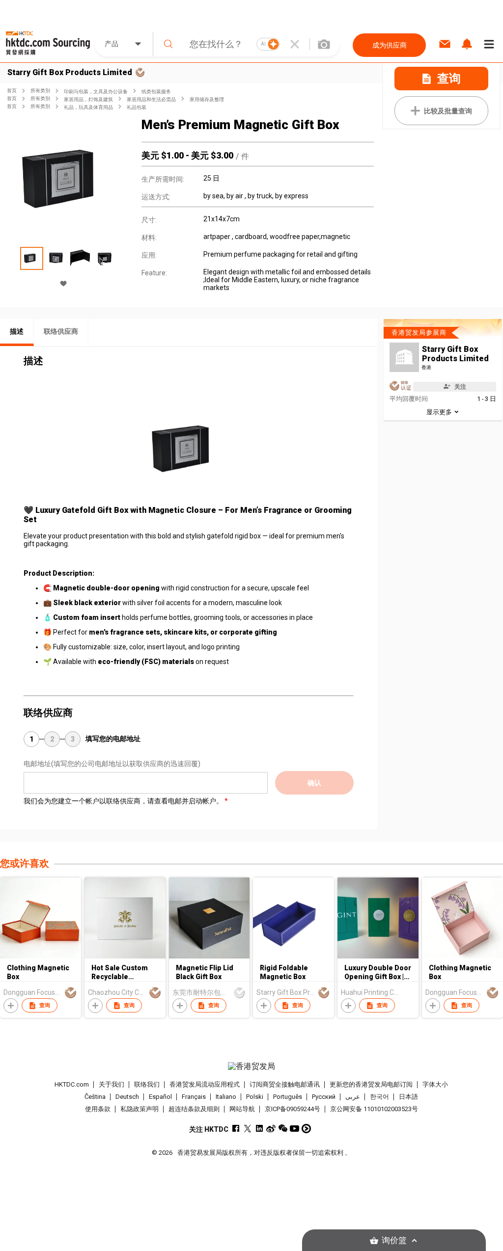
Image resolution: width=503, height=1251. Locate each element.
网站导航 (242, 1109)
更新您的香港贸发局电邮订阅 (371, 1084)
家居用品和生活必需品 (151, 99)
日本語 (408, 1096)
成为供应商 (389, 45)
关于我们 (111, 1084)
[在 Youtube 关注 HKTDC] (294, 1128)
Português (287, 1096)
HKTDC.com (72, 1084)
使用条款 (98, 1109)
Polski (254, 1096)
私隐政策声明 (139, 1109)
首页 (12, 90)
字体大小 (435, 1084)
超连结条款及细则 (194, 1109)
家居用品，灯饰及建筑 (88, 99)
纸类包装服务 (156, 91)
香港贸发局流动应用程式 (204, 1084)
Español (160, 1096)
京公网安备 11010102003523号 (374, 1109)
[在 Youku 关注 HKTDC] (306, 1128)
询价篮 (394, 1240)
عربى (352, 1096)
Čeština (95, 1096)
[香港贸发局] (251, 1066)
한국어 (379, 1096)
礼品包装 (136, 107)
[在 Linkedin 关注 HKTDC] (259, 1128)
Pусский (323, 1096)
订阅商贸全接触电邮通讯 (285, 1084)
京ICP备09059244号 (292, 1109)
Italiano (226, 1096)
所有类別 (40, 90)
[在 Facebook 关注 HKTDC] (235, 1128)
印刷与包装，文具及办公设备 (96, 91)
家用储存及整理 (207, 99)
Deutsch (127, 1096)
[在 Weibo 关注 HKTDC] (271, 1128)
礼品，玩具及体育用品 (88, 107)
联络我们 (147, 1084)
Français (194, 1096)
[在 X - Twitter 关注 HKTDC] (247, 1128)
